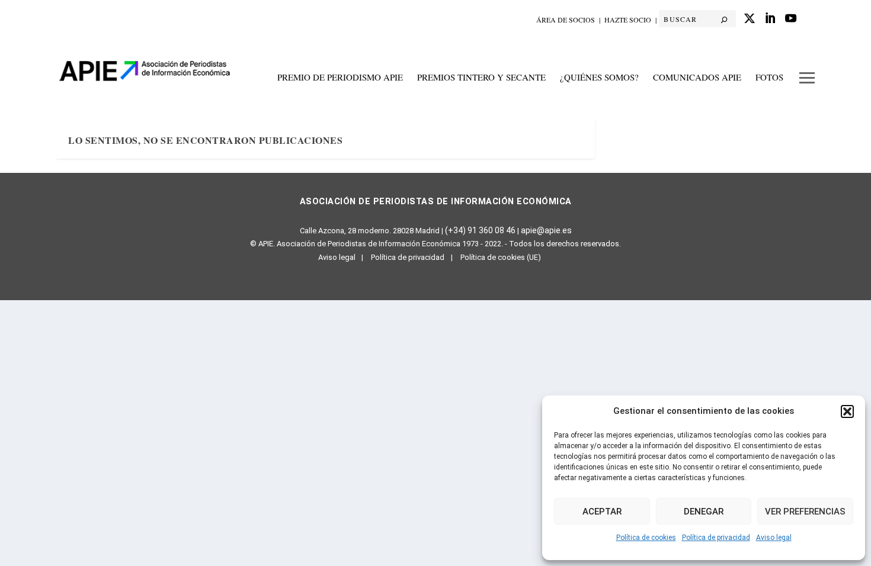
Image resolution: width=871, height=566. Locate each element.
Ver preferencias (805, 511)
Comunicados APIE (697, 77)
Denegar (703, 511)
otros (807, 83)
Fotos (769, 77)
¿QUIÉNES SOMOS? (599, 77)
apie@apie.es (546, 230)
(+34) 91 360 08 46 (480, 230)
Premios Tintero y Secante (481, 77)
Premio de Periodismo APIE (340, 77)
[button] (847, 411)
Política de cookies (646, 537)
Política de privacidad (716, 537)
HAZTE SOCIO (627, 19)
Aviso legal (774, 537)
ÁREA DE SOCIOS (565, 19)
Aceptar (602, 511)
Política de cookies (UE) (500, 257)
